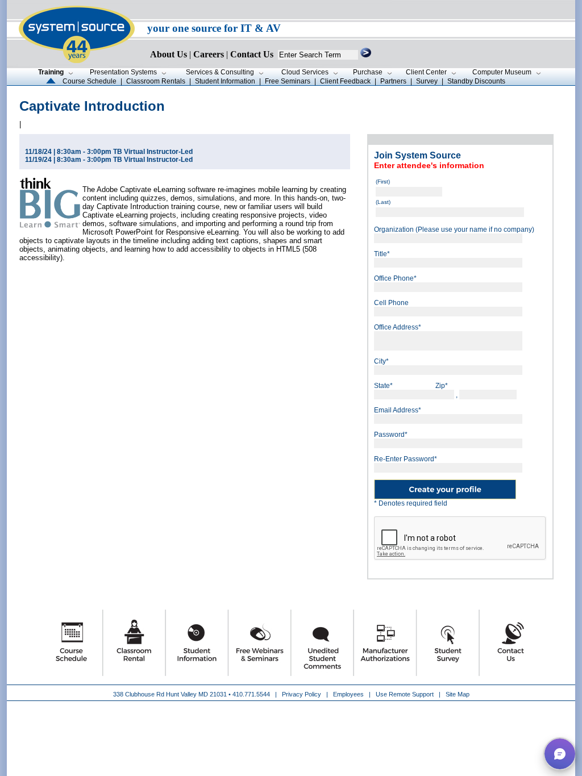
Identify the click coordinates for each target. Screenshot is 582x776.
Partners (393, 81)
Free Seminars (287, 81)
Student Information (225, 81)
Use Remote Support (405, 694)
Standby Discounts (476, 81)
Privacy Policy (302, 694)
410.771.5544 (251, 694)
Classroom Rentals (155, 81)
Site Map (457, 694)
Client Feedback (345, 81)
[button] (559, 753)
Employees (348, 694)
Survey (427, 81)
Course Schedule (90, 81)
